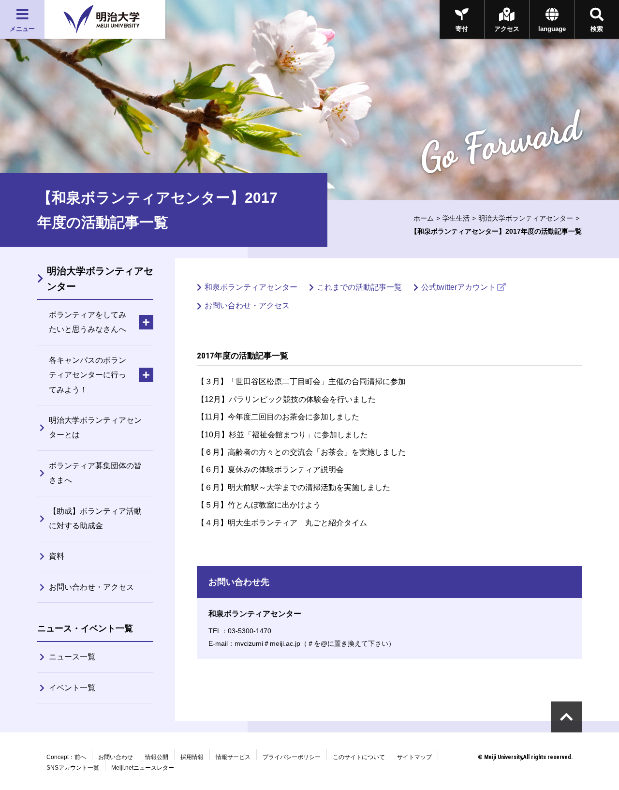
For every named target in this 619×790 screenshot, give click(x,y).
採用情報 (192, 757)
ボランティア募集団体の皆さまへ (95, 473)
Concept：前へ (66, 757)
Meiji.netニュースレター (142, 768)
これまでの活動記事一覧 (359, 287)
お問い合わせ (115, 757)
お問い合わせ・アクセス (247, 305)
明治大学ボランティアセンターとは (95, 427)
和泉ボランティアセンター (251, 287)
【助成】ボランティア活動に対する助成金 (95, 518)
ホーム (423, 218)
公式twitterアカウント (458, 287)
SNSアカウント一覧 (72, 768)
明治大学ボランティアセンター (525, 218)
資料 (56, 556)
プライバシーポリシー (292, 757)
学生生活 (456, 218)
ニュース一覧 (72, 657)
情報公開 (156, 757)
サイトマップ (414, 757)
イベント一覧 (72, 688)
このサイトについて (359, 757)
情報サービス (233, 757)
